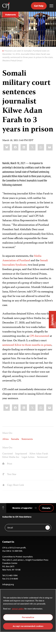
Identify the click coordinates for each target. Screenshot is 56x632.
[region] (28, 610)
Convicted (7, 454)
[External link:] (33, 256)
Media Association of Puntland (21, 258)
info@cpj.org (8, 584)
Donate (46, 507)
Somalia (15, 439)
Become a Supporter (22, 507)
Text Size (11, 475)
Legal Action (28, 457)
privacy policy (18, 609)
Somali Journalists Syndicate (25, 262)
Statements (10, 14)
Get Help (39, 5)
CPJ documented (39, 336)
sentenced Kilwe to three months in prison (26, 345)
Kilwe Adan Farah (39, 454)
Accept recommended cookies (28, 626)
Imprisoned (21, 454)
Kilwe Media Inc (10, 457)
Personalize (28, 617)
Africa (5, 439)
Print (9, 464)
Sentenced (42, 457)
